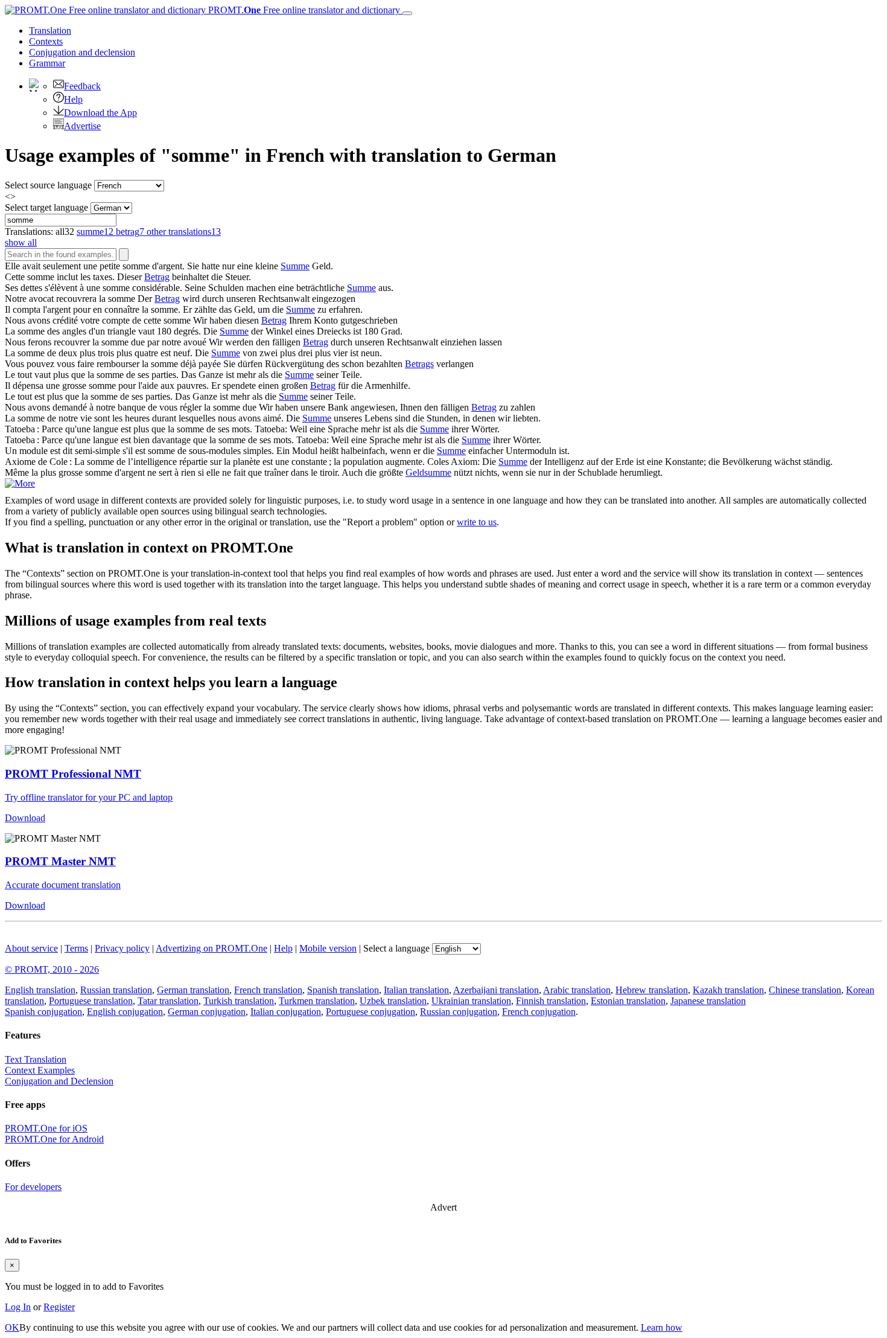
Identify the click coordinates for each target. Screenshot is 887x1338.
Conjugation (82, 52)
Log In (18, 1307)
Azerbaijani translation (496, 990)
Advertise (82, 126)
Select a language (396, 948)
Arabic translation (577, 990)
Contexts (46, 41)
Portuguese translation (91, 1001)
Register (59, 1307)
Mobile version (328, 948)
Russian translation (116, 990)
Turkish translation (238, 1001)
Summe (295, 266)
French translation (268, 990)
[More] (20, 483)
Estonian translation (628, 1001)
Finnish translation (551, 1001)
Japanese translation (708, 1001)
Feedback (82, 86)
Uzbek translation (393, 1001)
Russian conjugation (458, 1012)
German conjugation (207, 1012)
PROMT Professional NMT (73, 773)
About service (31, 948)
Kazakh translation (728, 990)
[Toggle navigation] (407, 13)
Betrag (157, 277)
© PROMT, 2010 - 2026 (52, 969)
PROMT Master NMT (60, 861)
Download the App (100, 112)
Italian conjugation (285, 1012)
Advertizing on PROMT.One (211, 948)
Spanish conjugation (43, 1012)
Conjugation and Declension (59, 1081)
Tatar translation (168, 1001)
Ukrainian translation (471, 1001)
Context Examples (40, 1070)
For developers (33, 1187)
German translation (193, 990)
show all (21, 242)
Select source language (48, 185)
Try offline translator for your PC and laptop (89, 797)
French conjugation (539, 1012)
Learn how (661, 1327)
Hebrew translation (651, 990)
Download (25, 818)
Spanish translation (343, 990)
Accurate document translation (63, 885)
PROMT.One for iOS (46, 1128)
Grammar (47, 63)
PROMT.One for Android (54, 1139)
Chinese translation (805, 990)
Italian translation (416, 990)
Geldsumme (428, 472)
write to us (477, 522)
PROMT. (303, 10)
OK (12, 1327)
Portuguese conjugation (370, 1012)
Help (73, 99)
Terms (76, 948)
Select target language (46, 207)
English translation (40, 990)
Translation (50, 30)
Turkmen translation (317, 1001)
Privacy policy (122, 948)
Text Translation (35, 1059)
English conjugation (125, 1012)
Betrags (419, 364)
